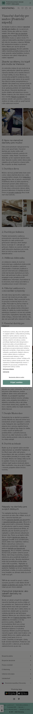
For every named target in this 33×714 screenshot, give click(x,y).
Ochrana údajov (8, 369)
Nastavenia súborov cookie (16, 377)
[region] (16, 357)
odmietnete (14, 364)
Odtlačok (6, 372)
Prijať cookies (16, 382)
